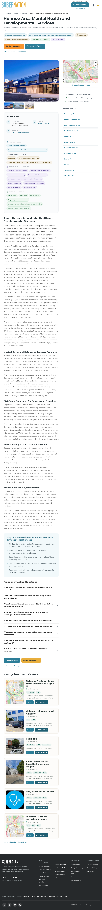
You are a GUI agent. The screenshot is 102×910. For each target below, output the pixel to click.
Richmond (23, 13)
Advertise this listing (31, 660)
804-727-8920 (36, 46)
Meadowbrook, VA (71, 148)
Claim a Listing (92, 868)
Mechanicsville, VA (71, 131)
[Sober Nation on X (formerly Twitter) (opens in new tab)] (20, 905)
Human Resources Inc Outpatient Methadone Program (37, 764)
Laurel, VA (67, 165)
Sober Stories (75, 864)
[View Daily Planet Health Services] (15, 799)
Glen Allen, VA (69, 176)
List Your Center (92, 864)
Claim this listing (12, 660)
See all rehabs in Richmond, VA (15, 842)
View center (40, 702)
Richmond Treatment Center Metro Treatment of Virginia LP (40, 683)
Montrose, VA (69, 114)
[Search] (93, 5)
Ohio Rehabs (43, 885)
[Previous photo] (7, 81)
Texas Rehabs (44, 873)
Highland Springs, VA (72, 119)
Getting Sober (60, 871)
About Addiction (60, 864)
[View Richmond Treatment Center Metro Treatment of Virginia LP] (15, 692)
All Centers (7, 13)
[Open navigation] (97, 4)
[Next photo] (55, 81)
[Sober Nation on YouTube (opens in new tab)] (15, 905)
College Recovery (77, 868)
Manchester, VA (70, 153)
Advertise (90, 871)
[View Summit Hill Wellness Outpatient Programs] (15, 826)
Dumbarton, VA (69, 142)
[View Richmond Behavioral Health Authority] (15, 721)
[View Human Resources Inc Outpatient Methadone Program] (15, 772)
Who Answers (80, 8)
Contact (73, 877)
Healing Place (33, 739)
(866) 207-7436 (11, 877)
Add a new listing (12, 666)
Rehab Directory (45, 866)
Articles (57, 878)
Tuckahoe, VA (69, 170)
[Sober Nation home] (14, 4)
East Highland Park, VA (72, 125)
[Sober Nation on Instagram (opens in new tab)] (10, 905)
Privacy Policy (76, 880)
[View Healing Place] (15, 746)
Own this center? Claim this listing (16, 51)
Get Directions (15, 46)
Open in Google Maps (82, 85)
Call (31, 702)
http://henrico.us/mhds (20, 134)
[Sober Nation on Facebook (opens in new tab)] (4, 905)
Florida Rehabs (44, 876)
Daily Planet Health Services (40, 792)
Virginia (15, 13)
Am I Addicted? (60, 868)
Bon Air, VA (68, 159)
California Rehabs (45, 869)
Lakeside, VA (69, 136)
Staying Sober (60, 874)
